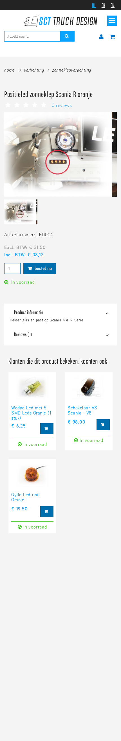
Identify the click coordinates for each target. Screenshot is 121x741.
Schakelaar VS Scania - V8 (82, 410)
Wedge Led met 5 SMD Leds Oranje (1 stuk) (31, 413)
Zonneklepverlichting (71, 70)
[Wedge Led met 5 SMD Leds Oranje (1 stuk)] (32, 390)
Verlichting (34, 70)
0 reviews (62, 105)
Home (9, 70)
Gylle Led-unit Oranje (25, 497)
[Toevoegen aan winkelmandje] (46, 428)
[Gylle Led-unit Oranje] (32, 477)
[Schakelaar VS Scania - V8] (89, 390)
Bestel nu (42, 268)
